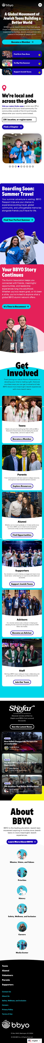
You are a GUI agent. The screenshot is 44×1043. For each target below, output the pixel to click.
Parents (6, 980)
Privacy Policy (7, 1010)
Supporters (7, 984)
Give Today (39, 72)
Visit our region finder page (13, 106)
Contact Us (6, 992)
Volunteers (7, 975)
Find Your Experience (39, 63)
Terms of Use (7, 1014)
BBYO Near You (39, 54)
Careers (5, 1005)
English (35, 1041)
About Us (5, 996)
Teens (5, 966)
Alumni (5, 970)
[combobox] (34, 1041)
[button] (40, 5)
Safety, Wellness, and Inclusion (14, 1001)
